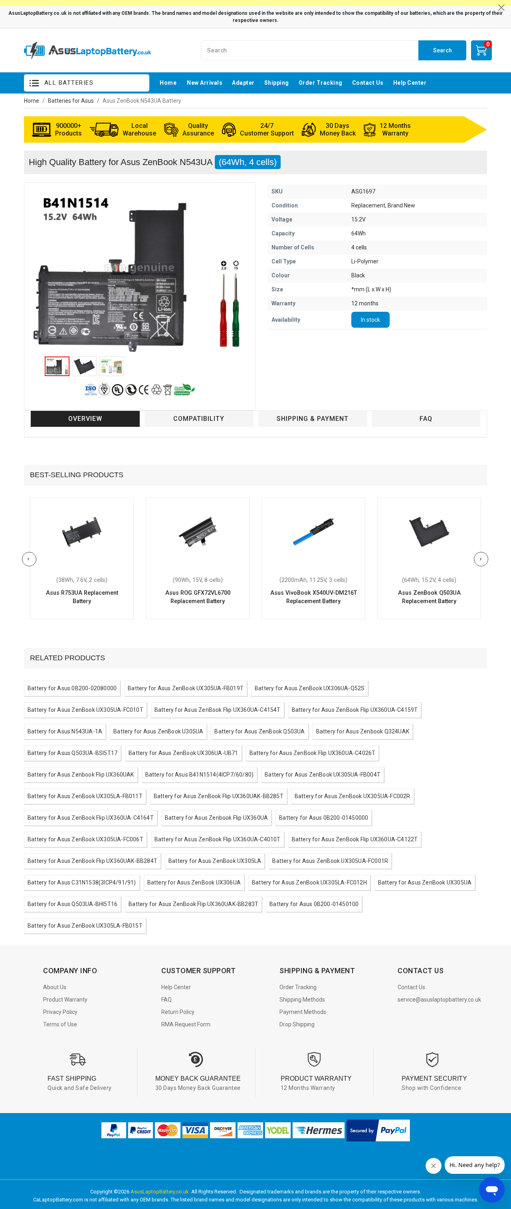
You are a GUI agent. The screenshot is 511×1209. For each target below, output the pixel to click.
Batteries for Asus (71, 101)
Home (31, 101)
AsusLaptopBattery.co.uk (160, 1192)
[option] (139, 271)
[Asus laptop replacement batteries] (87, 51)
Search (442, 50)
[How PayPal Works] (378, 1130)
